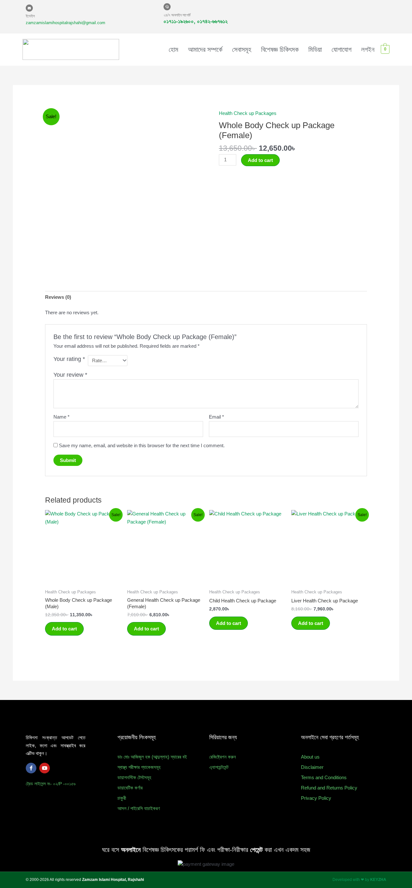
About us (310, 757)
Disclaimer (312, 767)
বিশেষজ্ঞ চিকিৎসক (280, 49)
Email (216, 417)
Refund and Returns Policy (329, 787)
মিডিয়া (315, 49)
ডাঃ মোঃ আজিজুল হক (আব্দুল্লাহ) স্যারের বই (152, 757)
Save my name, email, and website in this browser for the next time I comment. (142, 445)
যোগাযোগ (341, 49)
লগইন (367, 49)
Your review (70, 375)
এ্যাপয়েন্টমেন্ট (219, 767)
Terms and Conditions (324, 777)
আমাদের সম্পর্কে (205, 49)
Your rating (69, 359)
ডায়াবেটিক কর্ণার (130, 787)
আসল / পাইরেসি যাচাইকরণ (138, 808)
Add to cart (260, 160)
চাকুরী (121, 798)
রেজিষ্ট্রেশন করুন (222, 757)
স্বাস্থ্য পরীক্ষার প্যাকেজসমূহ (139, 767)
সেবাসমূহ (241, 49)
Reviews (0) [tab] (58, 297)
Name (61, 417)
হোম (173, 49)
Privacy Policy (316, 798)
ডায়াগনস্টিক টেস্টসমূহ (134, 777)
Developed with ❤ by (359, 879)
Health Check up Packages (247, 113)
